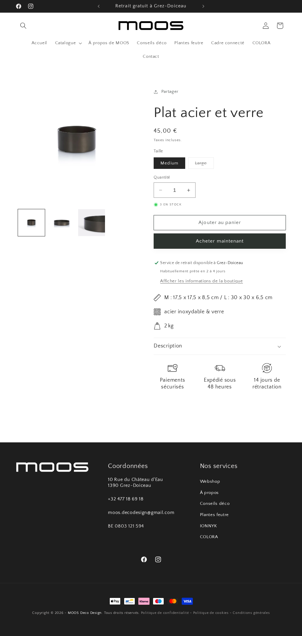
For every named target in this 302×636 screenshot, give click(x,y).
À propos (209, 492)
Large (204, 164)
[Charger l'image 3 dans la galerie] (91, 222)
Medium (169, 163)
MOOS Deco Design (85, 613)
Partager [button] (169, 91)
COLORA (209, 536)
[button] (23, 26)
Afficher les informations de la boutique (201, 281)
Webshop (210, 481)
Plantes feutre (214, 514)
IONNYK (208, 525)
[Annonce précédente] (98, 6)
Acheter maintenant (220, 241)
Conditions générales (251, 613)
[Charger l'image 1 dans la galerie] (31, 222)
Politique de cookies (211, 613)
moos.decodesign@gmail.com (141, 512)
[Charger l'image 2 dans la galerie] (61, 222)
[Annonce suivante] (203, 6)
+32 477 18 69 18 (126, 499)
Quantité (162, 177)
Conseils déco (215, 503)
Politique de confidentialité (165, 613)
